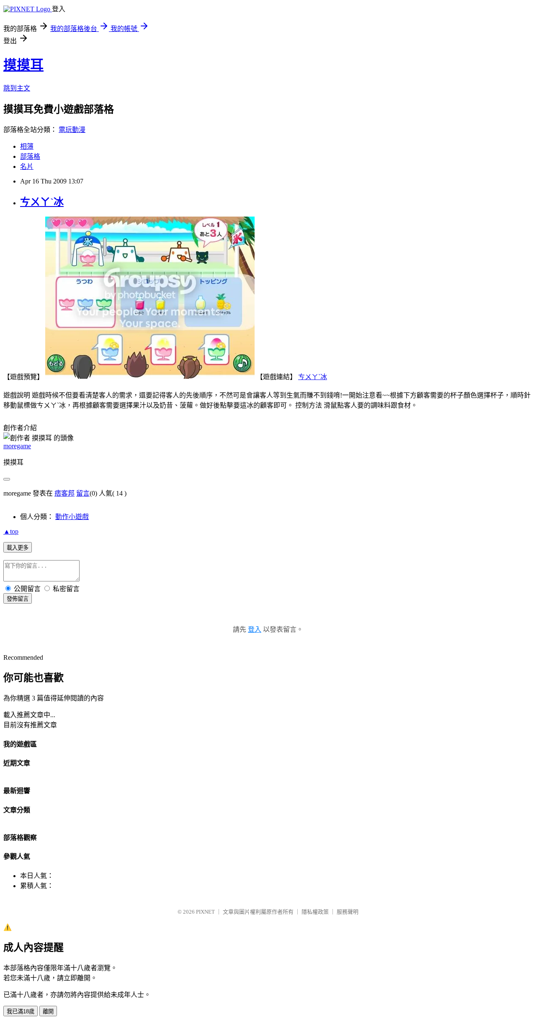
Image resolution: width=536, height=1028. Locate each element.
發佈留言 (17, 599)
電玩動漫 (72, 129)
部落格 (30, 156)
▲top (10, 531)
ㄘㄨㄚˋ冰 (42, 201)
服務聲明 (347, 912)
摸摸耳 (23, 64)
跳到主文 (16, 88)
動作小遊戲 (72, 516)
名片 (27, 166)
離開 (48, 1011)
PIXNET (205, 912)
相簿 (27, 146)
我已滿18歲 (20, 1011)
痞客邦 (64, 493)
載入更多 (17, 548)
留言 (83, 493)
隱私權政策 (315, 912)
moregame (17, 445)
